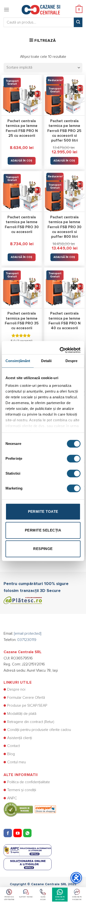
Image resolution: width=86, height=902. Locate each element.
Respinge (43, 549)
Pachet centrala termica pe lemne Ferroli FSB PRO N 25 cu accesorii (22, 128)
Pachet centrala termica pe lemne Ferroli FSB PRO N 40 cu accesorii (64, 321)
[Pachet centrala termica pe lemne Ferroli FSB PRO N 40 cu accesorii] (64, 288)
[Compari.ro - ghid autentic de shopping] (30, 809)
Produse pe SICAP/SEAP (27, 705)
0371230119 (26, 640)
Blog (11, 754)
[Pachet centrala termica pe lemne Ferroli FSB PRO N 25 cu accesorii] (21, 95)
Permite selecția (43, 530)
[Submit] (78, 22)
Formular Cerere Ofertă (26, 697)
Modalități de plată (21, 714)
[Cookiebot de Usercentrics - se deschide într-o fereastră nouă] (61, 348)
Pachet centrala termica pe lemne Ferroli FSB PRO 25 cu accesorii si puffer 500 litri (64, 130)
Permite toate (43, 511)
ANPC (12, 798)
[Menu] (6, 9)
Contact (13, 746)
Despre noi (16, 689)
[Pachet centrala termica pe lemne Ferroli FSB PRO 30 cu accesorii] (21, 191)
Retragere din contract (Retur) (30, 722)
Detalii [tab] (46, 361)
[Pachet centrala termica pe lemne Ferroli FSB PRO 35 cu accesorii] (21, 288)
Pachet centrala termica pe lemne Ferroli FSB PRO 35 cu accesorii (22, 321)
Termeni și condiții (21, 790)
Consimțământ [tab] (17, 361)
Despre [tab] (71, 361)
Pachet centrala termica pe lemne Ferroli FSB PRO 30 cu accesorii (22, 224)
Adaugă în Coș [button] (21, 160)
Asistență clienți (19, 738)
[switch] (74, 458)
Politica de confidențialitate (28, 782)
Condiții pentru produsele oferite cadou (39, 730)
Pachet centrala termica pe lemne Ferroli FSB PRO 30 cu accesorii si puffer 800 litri (64, 227)
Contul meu (16, 762)
